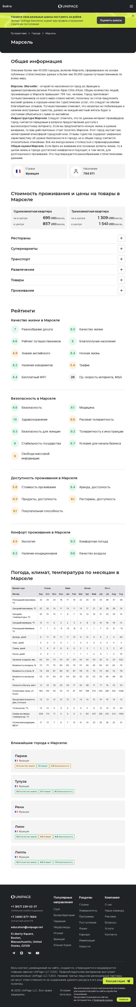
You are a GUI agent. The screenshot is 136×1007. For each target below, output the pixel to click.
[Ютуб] (37, 953)
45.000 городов (48, 70)
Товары (17, 280)
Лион (19, 827)
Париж (21, 756)
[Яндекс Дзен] (21, 953)
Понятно (123, 999)
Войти (7, 6)
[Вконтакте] (29, 953)
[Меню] (129, 6)
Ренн (19, 807)
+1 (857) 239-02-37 (24, 906)
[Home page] (68, 6)
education (27, 927)
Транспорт (20, 259)
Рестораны (21, 238)
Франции (92, 86)
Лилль (20, 852)
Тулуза (21, 781)
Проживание (22, 290)
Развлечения (22, 270)
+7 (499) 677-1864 (23, 916)
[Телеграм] (13, 953)
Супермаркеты (24, 249)
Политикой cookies (103, 1000)
